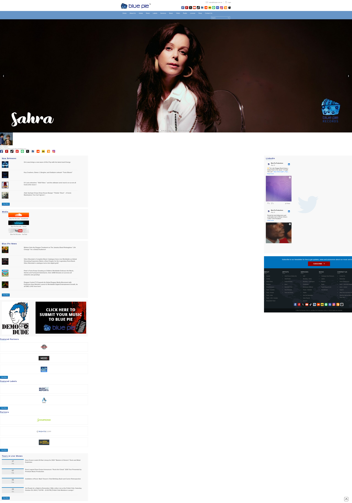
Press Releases (270, 287)
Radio (185, 13)
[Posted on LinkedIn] (289, 164)
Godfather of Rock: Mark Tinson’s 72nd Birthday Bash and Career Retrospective (53, 479)
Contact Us (208, 13)
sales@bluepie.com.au (215, 2)
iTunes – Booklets (307, 289)
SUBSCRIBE (317, 264)
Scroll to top (346, 499)
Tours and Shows (289, 292)
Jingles (305, 292)
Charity (268, 278)
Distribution (306, 284)
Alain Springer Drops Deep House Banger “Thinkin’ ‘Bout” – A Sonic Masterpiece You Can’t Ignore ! (47, 194)
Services (163, 13)
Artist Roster (288, 278)
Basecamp (342, 278)
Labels (155, 13)
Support (342, 289)
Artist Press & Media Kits (291, 276)
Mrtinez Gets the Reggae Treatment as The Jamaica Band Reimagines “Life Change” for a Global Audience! (50, 248)
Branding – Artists (307, 278)
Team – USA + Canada (272, 298)
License (192, 13)
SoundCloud (324, 289)
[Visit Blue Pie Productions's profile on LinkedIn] (268, 164)
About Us (133, 13)
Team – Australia (270, 289)
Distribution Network (308, 287)
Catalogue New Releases (327, 276)
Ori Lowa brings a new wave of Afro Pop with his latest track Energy (47, 162)
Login (229, 2)
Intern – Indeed (343, 287)
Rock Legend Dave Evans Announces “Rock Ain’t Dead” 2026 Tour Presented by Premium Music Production (53, 470)
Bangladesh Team (270, 300)
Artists (141, 13)
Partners (268, 284)
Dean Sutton (7, 149)
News (148, 13)
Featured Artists (288, 281)
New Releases (288, 289)
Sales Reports (306, 298)
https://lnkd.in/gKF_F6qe (281, 171)
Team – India (269, 295)
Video (178, 13)
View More (6, 204)
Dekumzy (20, 149)
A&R (304, 276)
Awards (268, 276)
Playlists (323, 281)
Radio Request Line (326, 287)
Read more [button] (270, 173)
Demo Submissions (344, 281)
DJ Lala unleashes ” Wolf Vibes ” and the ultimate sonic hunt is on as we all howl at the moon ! (50, 183)
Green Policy (269, 281)
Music (171, 13)
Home (124, 13)
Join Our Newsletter (308, 295)
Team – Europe (270, 292)
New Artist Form (288, 287)
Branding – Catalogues (309, 281)
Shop (200, 13)
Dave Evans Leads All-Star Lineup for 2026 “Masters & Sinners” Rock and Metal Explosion (52, 461)
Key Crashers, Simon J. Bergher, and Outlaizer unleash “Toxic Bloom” (48, 172)
